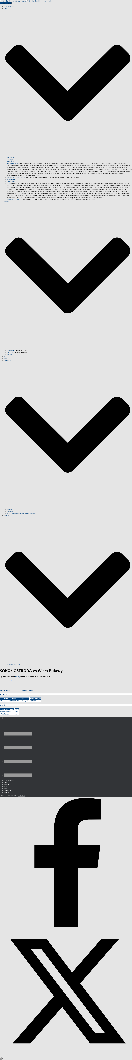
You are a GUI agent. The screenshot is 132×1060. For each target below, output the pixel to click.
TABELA (10, 352)
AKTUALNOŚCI (9, 6)
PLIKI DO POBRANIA (14, 199)
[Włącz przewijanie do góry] (1, 1058)
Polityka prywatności (14, 665)
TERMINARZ (11, 350)
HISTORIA (10, 158)
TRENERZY (10, 511)
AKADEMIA (7, 790)
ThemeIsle (21, 796)
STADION (10, 162)
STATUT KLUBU (12, 181)
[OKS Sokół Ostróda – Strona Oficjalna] (26, 1)
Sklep (5, 358)
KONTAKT (7, 792)
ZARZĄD (10, 160)
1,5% (8, 183)
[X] (68, 1055)
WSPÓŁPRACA (12, 179)
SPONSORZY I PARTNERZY (16, 177)
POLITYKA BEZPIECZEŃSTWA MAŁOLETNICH (22, 513)
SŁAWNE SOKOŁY (13, 164)
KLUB (5, 782)
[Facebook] (68, 926)
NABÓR (9, 509)
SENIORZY (7, 784)
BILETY (6, 356)
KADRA (9, 354)
